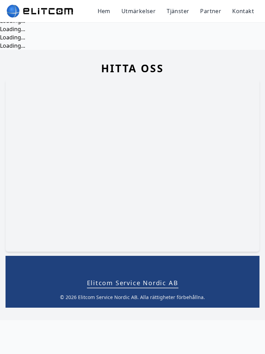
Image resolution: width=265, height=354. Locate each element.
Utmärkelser (138, 11)
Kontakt (243, 11)
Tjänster (178, 11)
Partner (210, 11)
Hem (104, 11)
